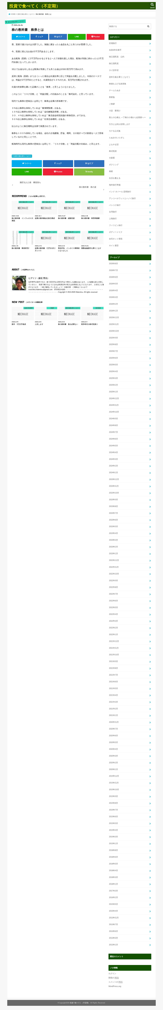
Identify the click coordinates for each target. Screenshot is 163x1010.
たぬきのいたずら (116, 138)
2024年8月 (113, 425)
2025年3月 (113, 378)
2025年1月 (113, 392)
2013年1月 (113, 945)
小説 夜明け (114, 111)
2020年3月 (113, 756)
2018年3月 (113, 877)
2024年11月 (114, 405)
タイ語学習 (114, 70)
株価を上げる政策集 (117, 84)
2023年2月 (113, 547)
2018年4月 (113, 870)
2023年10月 (114, 493)
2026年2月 (113, 304)
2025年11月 (114, 324)
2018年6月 (113, 857)
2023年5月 (113, 526)
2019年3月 (113, 837)
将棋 (111, 171)
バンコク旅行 (114, 205)
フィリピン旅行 (115, 225)
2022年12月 (114, 560)
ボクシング (114, 165)
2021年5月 (113, 688)
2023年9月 (113, 500)
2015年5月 (113, 904)
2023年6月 (113, 520)
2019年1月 (113, 843)
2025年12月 (114, 317)
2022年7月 (113, 594)
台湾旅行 (113, 212)
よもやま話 (114, 144)
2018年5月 (113, 864)
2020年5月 (113, 742)
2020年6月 (113, 736)
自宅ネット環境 (115, 239)
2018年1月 (113, 884)
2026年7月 (113, 270)
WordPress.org (114, 986)
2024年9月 (113, 419)
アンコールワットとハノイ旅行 (122, 198)
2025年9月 (113, 338)
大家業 (112, 158)
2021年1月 (113, 715)
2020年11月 (114, 722)
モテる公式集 (114, 131)
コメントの (115, 982)
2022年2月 (113, 628)
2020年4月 (113, 749)
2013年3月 (113, 938)
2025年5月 (113, 365)
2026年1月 (113, 311)
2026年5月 (113, 284)
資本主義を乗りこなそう (22, 156)
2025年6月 (113, 358)
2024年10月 (114, 412)
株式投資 (113, 151)
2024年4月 (113, 452)
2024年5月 (113, 446)
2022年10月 (114, 574)
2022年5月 (113, 607)
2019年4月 (113, 830)
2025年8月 (113, 344)
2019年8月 (113, 803)
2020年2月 (113, 763)
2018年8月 (113, 850)
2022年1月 (113, 634)
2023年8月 (113, 506)
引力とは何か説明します (119, 124)
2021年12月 (114, 641)
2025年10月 (114, 331)
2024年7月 (113, 432)
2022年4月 (113, 614)
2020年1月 (113, 769)
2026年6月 (113, 277)
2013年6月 (113, 931)
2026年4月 (113, 290)
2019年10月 (114, 790)
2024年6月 (113, 439)
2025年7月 (113, 351)
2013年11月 (114, 918)
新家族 (112, 97)
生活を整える (114, 178)
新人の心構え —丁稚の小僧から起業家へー (127, 117)
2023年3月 (113, 540)
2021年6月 (113, 682)
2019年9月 (113, 796)
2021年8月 (113, 668)
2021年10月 (114, 655)
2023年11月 (114, 486)
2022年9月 (113, 581)
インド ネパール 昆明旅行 (120, 192)
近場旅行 (113, 43)
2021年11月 (114, 648)
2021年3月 (113, 702)
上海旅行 (113, 219)
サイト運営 (114, 246)
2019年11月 (114, 783)
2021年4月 (113, 695)
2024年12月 (114, 398)
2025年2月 (113, 385)
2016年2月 (113, 897)
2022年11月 (114, 567)
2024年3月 (113, 459)
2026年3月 (113, 297)
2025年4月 (113, 371)
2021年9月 (113, 661)
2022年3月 (113, 621)
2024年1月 (113, 473)
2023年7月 (113, 513)
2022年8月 (113, 587)
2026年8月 (113, 264)
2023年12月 (114, 479)
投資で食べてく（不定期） (34, 5)
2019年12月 (114, 776)
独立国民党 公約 (116, 57)
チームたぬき (114, 90)
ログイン (112, 974)
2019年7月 (113, 810)
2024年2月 (113, 466)
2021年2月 (113, 709)
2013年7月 (113, 924)
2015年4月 (113, 911)
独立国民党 (114, 63)
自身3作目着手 (115, 50)
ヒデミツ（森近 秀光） (38, 278)
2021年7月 (113, 675)
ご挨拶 (112, 104)
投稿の (113, 978)
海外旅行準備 (114, 185)
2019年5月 (113, 823)
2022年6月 (113, 601)
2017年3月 (113, 891)
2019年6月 (113, 817)
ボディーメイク (115, 232)
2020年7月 (113, 729)
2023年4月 (113, 533)
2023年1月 (113, 553)
